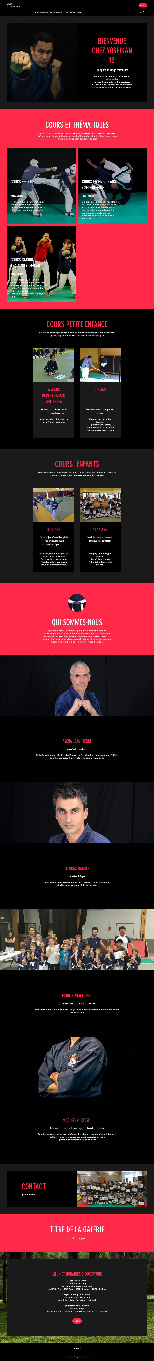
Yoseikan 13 (77, 1348)
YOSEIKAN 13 (11, 4)
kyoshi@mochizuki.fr (28, 1194)
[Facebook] (141, 12)
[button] (77, 1321)
